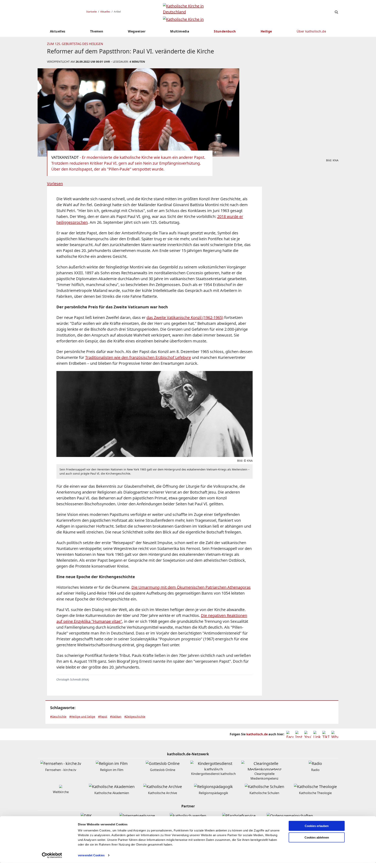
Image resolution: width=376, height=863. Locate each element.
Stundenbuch (225, 31)
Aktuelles (105, 11)
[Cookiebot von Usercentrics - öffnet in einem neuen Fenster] (52, 855)
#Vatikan (115, 716)
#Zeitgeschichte (134, 716)
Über (311, 31)
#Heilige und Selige (82, 716)
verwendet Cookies (91, 855)
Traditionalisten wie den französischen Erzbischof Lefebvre (138, 357)
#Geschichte (58, 716)
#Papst (102, 716)
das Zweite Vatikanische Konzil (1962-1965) (184, 317)
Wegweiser (137, 31)
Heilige (266, 31)
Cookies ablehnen (317, 837)
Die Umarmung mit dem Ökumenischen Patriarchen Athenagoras (191, 587)
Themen (96, 31)
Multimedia (179, 31)
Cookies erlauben (317, 826)
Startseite (91, 11)
